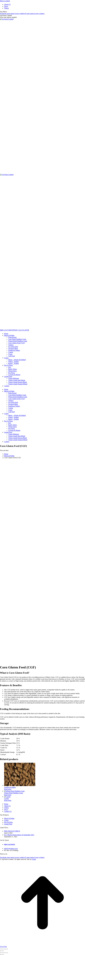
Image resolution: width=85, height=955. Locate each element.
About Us (7, 806)
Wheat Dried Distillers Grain (13, 793)
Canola (6, 798)
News (6, 809)
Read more (7, 789)
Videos (6, 808)
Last (45, 632)
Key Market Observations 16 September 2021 (19, 835)
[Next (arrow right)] (3, 954)
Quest (34, 859)
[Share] (3, 952)
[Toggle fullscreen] (5, 952)
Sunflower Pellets (10, 787)
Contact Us (8, 811)
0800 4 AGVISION (6, 330)
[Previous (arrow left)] (1, 954)
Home (6, 804)
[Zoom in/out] (7, 952)
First (22, 632)
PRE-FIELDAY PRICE (12, 831)
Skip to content (5, 1)
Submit (3, 662)
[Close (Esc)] (1, 952)
